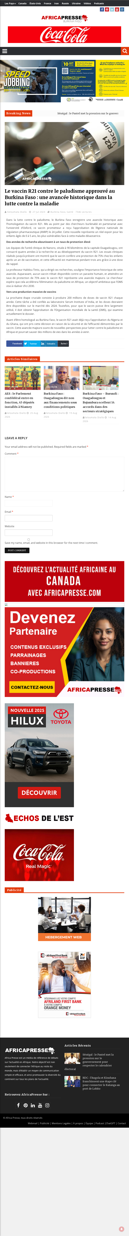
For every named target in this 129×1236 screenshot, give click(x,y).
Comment (12, 453)
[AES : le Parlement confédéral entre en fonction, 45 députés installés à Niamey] (23, 378)
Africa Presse (13, 1117)
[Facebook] (102, 9)
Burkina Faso (57, 211)
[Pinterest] (107, 9)
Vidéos (87, 3)
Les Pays (9, 3)
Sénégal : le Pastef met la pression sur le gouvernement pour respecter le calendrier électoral (89, 1062)
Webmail (32, 1123)
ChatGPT (110, 1123)
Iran (56, 3)
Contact (122, 1123)
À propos (78, 1123)
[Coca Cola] (64, 34)
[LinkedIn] (112, 9)
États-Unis (35, 3)
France (47, 3)
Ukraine (76, 3)
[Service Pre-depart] (64, 101)
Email (9, 512)
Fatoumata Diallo (17, 211)
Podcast (99, 1123)
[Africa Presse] (64, 18)
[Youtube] (117, 9)
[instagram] (122, 9)
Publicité (45, 1123)
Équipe (90, 1123)
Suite (63, 343)
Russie (65, 3)
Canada (22, 3)
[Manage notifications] (121, 1229)
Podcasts (99, 3)
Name (9, 497)
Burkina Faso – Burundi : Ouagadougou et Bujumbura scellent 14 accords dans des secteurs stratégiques (100, 402)
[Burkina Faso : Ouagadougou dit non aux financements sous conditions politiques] (62, 378)
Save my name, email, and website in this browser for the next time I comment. (51, 543)
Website (9, 526)
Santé (70, 211)
